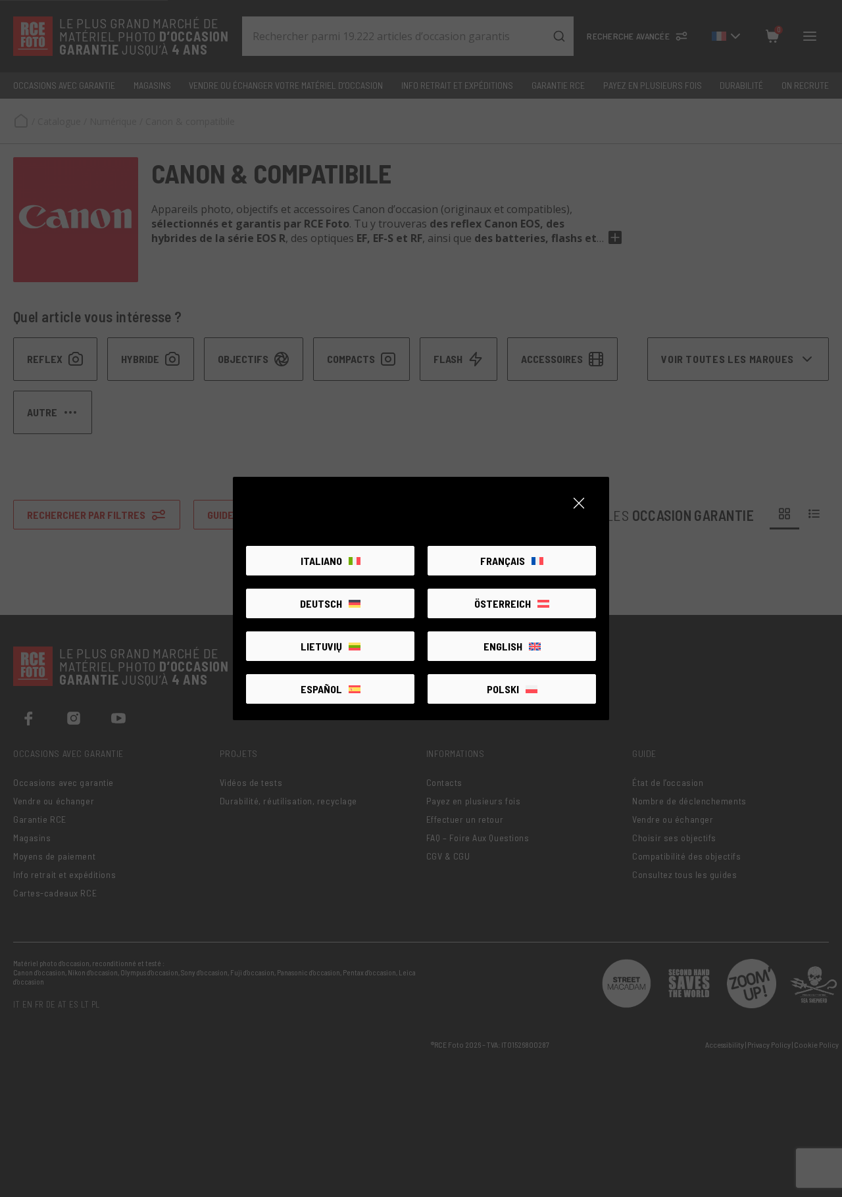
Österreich (502, 603)
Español (321, 689)
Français (502, 560)
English (502, 646)
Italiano (321, 560)
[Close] (579, 503)
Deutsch (321, 603)
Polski (503, 689)
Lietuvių (321, 646)
